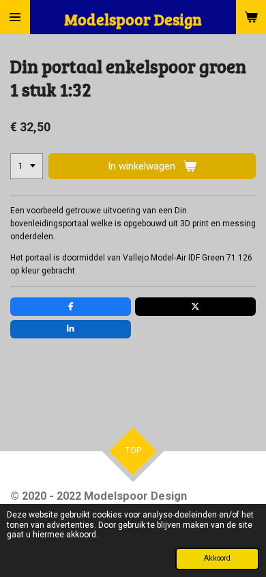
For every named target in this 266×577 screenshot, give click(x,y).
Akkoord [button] (217, 558)
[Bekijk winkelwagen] (251, 17)
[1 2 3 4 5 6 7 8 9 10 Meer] (26, 166)
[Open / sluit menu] (15, 17)
